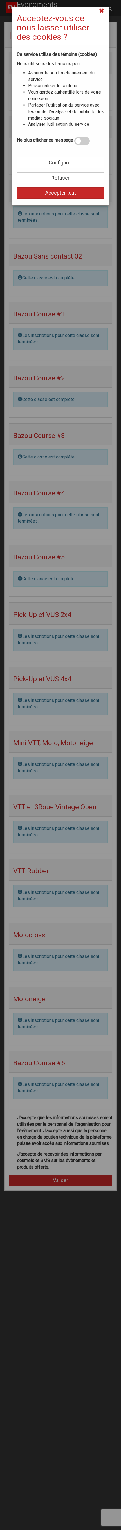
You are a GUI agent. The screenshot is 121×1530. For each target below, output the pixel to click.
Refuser (60, 178)
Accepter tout (60, 193)
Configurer (60, 163)
